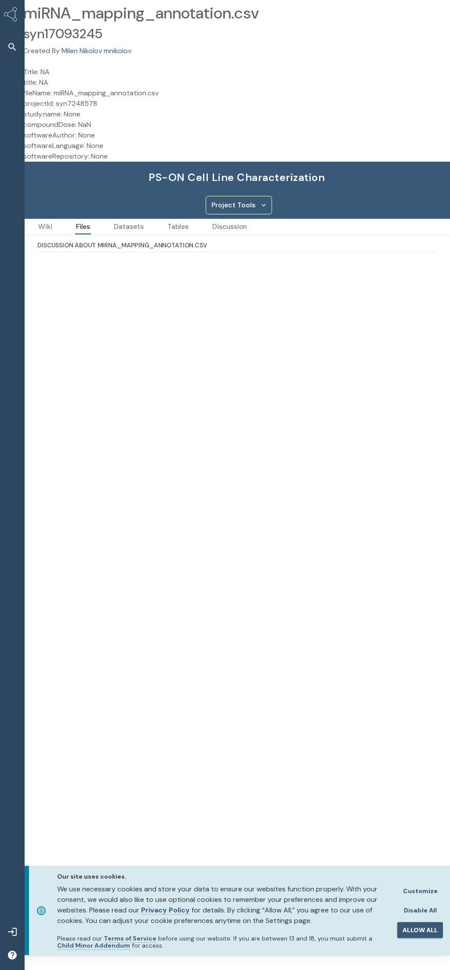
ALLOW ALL (420, 930)
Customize (420, 891)
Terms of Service (130, 938)
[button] (12, 46)
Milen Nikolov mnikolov (96, 50)
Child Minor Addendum (93, 945)
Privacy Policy (165, 910)
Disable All (420, 910)
